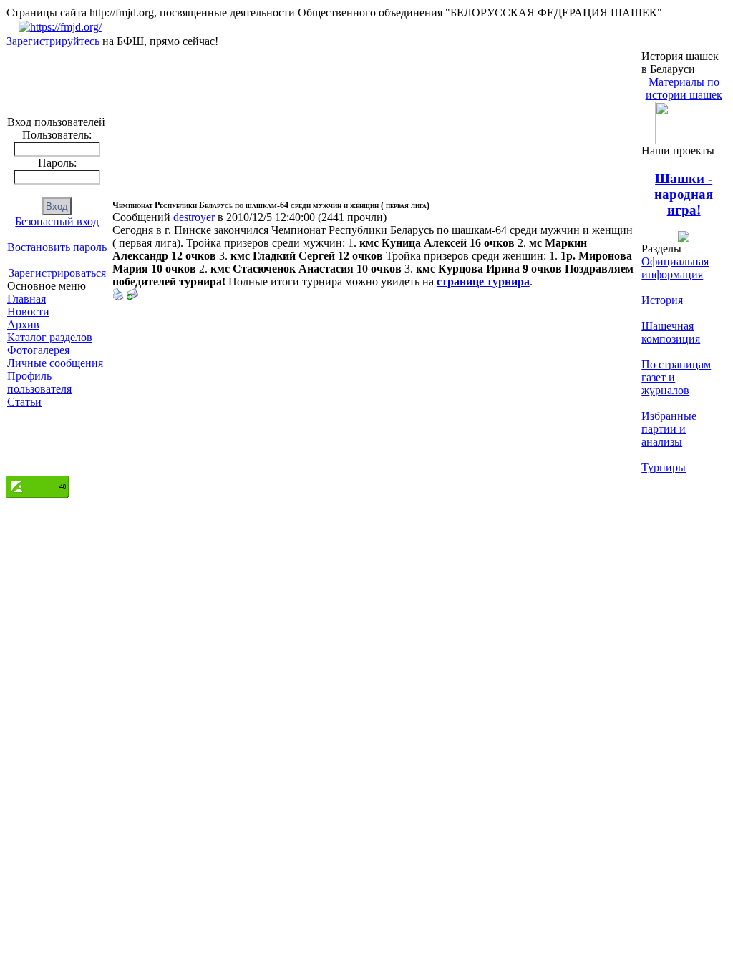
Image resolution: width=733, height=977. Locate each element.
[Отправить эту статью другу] (132, 296)
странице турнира (483, 281)
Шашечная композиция (670, 332)
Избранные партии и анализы (668, 429)
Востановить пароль (57, 247)
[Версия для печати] (118, 296)
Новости (28, 311)
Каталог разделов (49, 337)
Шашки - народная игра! (683, 194)
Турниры (663, 467)
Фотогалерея (38, 350)
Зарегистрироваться (57, 273)
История (662, 300)
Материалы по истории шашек (684, 88)
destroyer (194, 217)
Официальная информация (675, 267)
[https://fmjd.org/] (60, 27)
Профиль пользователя (39, 382)
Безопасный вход (57, 221)
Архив (23, 324)
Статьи (24, 402)
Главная (26, 299)
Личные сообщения (55, 363)
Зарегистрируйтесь (52, 41)
